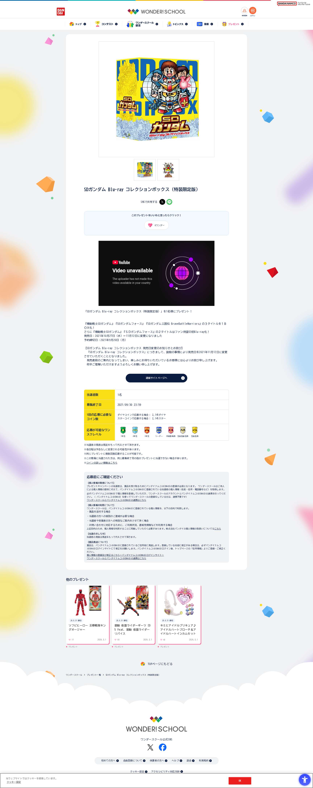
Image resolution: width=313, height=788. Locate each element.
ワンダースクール (74, 675)
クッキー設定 (137, 771)
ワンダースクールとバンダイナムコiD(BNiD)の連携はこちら (116, 500)
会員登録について (132, 760)
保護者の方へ (157, 760)
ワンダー (159, 225)
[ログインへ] (252, 10)
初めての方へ (108, 760)
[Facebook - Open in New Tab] (162, 747)
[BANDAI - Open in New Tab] (61, 12)
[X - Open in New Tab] (162, 202)
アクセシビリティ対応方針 (165, 771)
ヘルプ (175, 760)
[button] (247, 616)
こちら (217, 529)
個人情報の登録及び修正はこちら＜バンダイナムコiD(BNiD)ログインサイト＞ (125, 555)
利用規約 (203, 760)
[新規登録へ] (244, 10)
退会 (189, 760)
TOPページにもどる (160, 663)
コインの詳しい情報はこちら (101, 463)
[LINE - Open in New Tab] (169, 202)
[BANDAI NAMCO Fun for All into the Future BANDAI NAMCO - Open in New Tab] (293, 4)
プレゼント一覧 (94, 675)
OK (240, 781)
